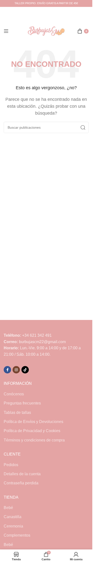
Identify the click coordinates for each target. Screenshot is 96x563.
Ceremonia (13, 526)
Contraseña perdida (21, 483)
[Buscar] (83, 127)
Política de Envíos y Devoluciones (33, 422)
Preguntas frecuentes (22, 403)
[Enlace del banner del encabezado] (46, 3)
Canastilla (12, 517)
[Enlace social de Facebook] (7, 369)
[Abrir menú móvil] (6, 31)
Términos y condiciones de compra (34, 440)
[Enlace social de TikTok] (25, 369)
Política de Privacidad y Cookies (32, 431)
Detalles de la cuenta (22, 474)
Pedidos (11, 465)
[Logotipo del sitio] (46, 31)
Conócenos (14, 394)
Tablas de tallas (17, 412)
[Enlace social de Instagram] (16, 369)
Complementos (17, 535)
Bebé (8, 508)
